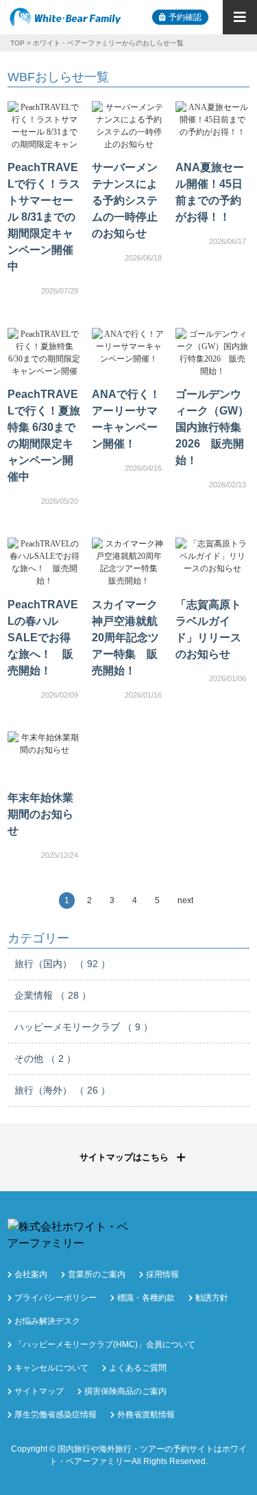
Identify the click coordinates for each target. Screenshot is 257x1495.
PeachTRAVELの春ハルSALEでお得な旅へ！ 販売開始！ (43, 637)
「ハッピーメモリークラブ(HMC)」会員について (104, 1344)
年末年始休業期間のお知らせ (40, 814)
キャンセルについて (51, 1368)
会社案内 (30, 1274)
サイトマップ (39, 1391)
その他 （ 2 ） (45, 1058)
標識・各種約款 (146, 1298)
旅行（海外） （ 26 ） (62, 1090)
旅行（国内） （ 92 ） (62, 963)
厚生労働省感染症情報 (55, 1414)
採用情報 (162, 1274)
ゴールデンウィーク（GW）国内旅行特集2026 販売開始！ (212, 427)
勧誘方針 (211, 1298)
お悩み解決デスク (47, 1321)
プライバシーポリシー (55, 1298)
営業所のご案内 (96, 1274)
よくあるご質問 (138, 1368)
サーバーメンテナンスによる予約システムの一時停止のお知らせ (125, 200)
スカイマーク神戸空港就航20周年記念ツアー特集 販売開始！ (125, 637)
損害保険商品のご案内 (125, 1391)
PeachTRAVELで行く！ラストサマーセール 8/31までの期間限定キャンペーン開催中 (44, 217)
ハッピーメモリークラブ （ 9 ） (83, 1026)
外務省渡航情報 (146, 1414)
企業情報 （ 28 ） (52, 995)
